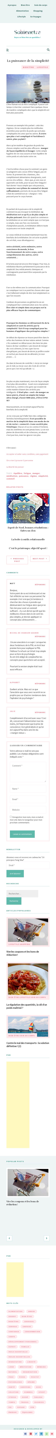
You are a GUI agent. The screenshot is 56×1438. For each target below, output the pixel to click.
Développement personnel (23, 1342)
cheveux (27, 1326)
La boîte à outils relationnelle (28, 539)
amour (31, 1311)
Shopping (38, 11)
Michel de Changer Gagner (24, 633)
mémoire (41, 1367)
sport (42, 1392)
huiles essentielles (19, 1357)
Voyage (21, 1407)
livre (11, 1367)
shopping (25, 1387)
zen (32, 1407)
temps (12, 1402)
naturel (13, 1372)
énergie (13, 1412)
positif (35, 1377)
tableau (38, 1397)
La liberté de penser (15, 467)
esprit (12, 1347)
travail (25, 1402)
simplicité (43, 476)
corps (12, 1337)
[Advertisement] (17, 1105)
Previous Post (18, 560)
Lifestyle (21, 16)
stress (12, 1397)
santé (12, 1387)
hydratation (15, 1362)
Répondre (40, 585)
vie (10, 1407)
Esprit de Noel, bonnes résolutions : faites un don (28, 529)
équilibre (17, 473)
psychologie (15, 1382)
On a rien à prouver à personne (19, 460)
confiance (14, 1332)
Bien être (25, 5)
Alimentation (22, 11)
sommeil (10, 478)
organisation (30, 1372)
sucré (25, 1397)
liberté (31, 1362)
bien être (14, 1321)
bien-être (27, 1316)
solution (14, 1392)
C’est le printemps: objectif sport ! (28, 548)
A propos (12, 5)
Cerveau (13, 1326)
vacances (39, 1402)
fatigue (27, 473)
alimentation (16, 1311)
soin (38, 1387)
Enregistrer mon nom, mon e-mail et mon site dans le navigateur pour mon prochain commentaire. (26, 820)
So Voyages (35, 16)
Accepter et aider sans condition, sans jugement (27, 454)
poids (22, 1377)
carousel (29, 1321)
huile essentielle (18, 1352)
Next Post (39, 559)
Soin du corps (40, 5)
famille (25, 1347)
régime (33, 476)
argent (12, 1316)
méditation (11, 476)
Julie (12, 711)
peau (11, 1377)
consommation (32, 1332)
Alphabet (15, 682)
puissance (23, 476)
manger (36, 473)
